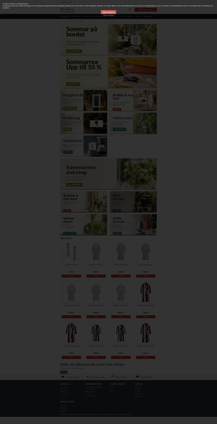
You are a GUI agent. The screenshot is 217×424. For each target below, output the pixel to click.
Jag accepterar (108, 12)
